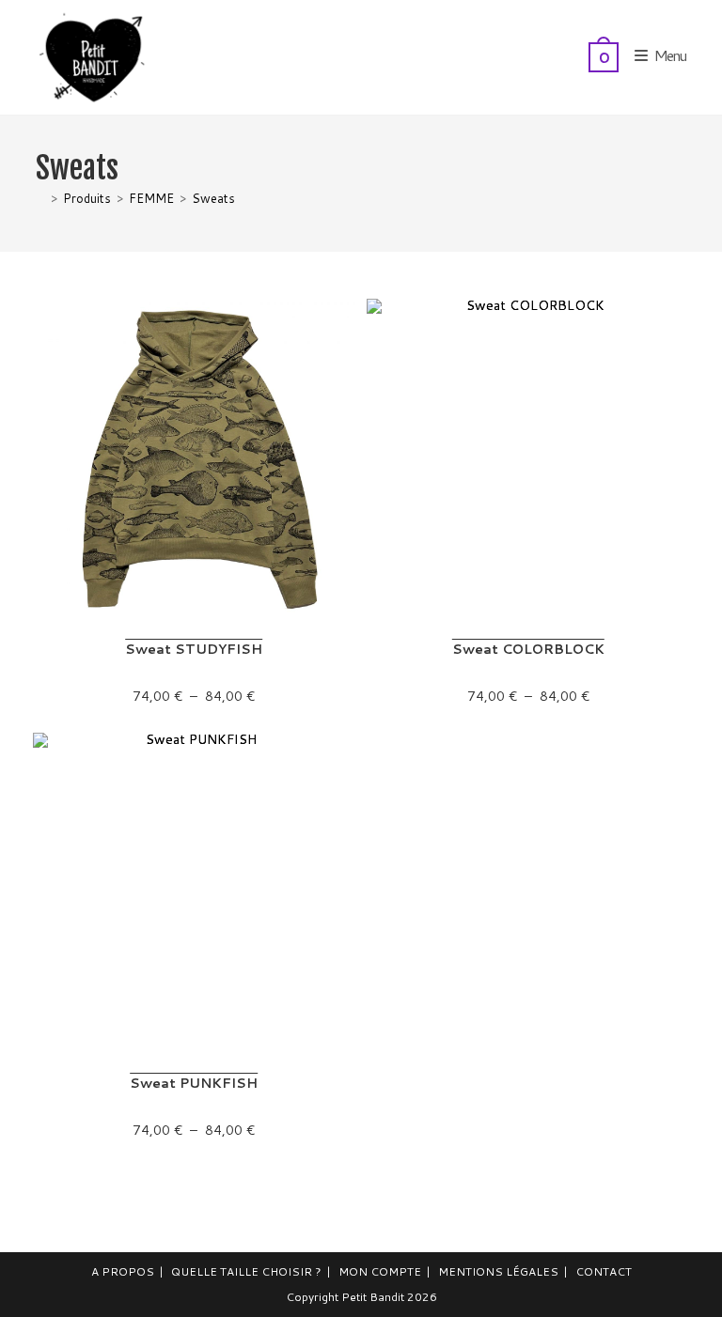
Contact (603, 1271)
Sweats (213, 198)
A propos (122, 1271)
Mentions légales (498, 1271)
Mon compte (379, 1271)
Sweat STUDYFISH (193, 649)
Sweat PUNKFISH (194, 1083)
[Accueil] (40, 198)
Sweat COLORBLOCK (528, 649)
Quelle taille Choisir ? (246, 1271)
